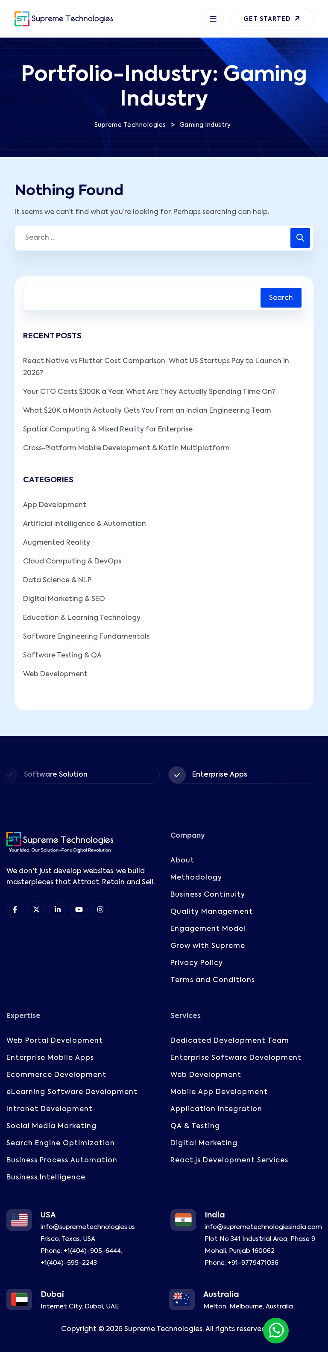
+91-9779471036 (253, 1263)
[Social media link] (100, 909)
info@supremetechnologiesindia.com (263, 1227)
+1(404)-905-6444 (92, 1251)
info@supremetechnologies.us (88, 1227)
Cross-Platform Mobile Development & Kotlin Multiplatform (126, 448)
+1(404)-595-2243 (69, 1263)
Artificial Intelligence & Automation (84, 524)
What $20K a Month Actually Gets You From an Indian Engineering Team (147, 411)
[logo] (64, 19)
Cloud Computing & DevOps (72, 561)
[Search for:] (164, 238)
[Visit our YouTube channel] (79, 909)
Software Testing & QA (62, 655)
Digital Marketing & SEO (64, 599)
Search (281, 298)
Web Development (55, 674)
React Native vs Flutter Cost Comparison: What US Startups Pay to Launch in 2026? (156, 367)
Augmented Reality (56, 543)
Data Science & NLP (57, 580)
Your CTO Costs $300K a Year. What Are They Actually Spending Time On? (149, 392)
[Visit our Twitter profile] (36, 909)
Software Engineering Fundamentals (86, 636)
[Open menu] (213, 18)
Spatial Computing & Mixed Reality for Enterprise (108, 429)
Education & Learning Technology (82, 618)
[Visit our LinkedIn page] (57, 909)
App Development (54, 505)
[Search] (300, 238)
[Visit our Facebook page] (14, 909)
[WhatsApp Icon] (276, 1330)
